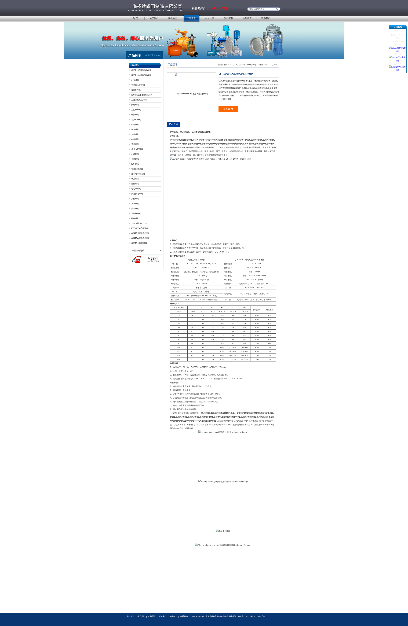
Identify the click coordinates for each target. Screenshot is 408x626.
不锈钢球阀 (136, 213)
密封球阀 (135, 124)
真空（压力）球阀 (139, 223)
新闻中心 (162, 616)
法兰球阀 (135, 144)
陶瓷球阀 (135, 105)
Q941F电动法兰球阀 (140, 238)
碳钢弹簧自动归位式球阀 (141, 95)
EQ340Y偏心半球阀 (139, 228)
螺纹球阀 (135, 184)
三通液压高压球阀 (139, 100)
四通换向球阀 (137, 194)
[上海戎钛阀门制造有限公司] (178, 7)
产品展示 (191, 18)
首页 (233, 64)
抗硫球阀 (135, 199)
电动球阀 (135, 139)
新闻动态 (172, 18)
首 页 (135, 18)
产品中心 (241, 64)
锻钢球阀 (135, 218)
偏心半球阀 (136, 189)
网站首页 (130, 616)
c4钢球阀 (135, 80)
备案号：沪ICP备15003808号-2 (251, 616)
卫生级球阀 (136, 110)
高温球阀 (135, 208)
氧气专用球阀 (137, 149)
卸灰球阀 (135, 129)
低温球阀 (135, 115)
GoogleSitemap (197, 616)
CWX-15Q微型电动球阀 (141, 70)
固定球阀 (135, 164)
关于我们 (153, 18)
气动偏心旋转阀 (138, 85)
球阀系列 (135, 65)
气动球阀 (135, 134)
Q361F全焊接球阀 (139, 243)
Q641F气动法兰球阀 (140, 233)
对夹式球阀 (136, 119)
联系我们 (265, 18)
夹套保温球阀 (137, 169)
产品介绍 (173, 124)
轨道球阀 (135, 179)
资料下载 (228, 18)
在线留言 (247, 18)
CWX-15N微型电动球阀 (141, 75)
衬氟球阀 (135, 154)
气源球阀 (135, 159)
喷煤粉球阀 (136, 90)
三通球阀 (135, 204)
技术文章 (209, 18)
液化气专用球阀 (138, 174)
